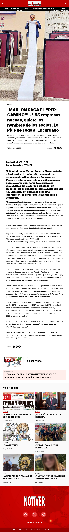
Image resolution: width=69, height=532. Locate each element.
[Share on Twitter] (55, 148)
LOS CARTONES (10, 445)
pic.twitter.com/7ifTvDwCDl (29, 239)
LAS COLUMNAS (55, 9)
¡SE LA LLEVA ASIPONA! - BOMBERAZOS (48, 446)
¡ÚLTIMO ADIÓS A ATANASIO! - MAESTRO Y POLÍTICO (18, 477)
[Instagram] (43, 514)
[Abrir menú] (3, 3)
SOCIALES (46, 8)
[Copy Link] (60, 148)
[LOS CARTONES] (13, 362)
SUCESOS (28, 8)
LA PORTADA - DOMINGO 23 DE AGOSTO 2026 (17, 415)
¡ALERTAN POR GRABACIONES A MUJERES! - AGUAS (50, 477)
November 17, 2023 (52, 242)
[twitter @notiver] (34, 514)
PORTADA (5, 8)
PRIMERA (13, 8)
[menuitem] (34, 522)
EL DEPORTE (20, 9)
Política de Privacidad (34, 522)
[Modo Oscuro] (66, 3)
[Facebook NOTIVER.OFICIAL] (25, 514)
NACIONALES (37, 8)
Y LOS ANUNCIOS (64, 9)
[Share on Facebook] (57, 148)
